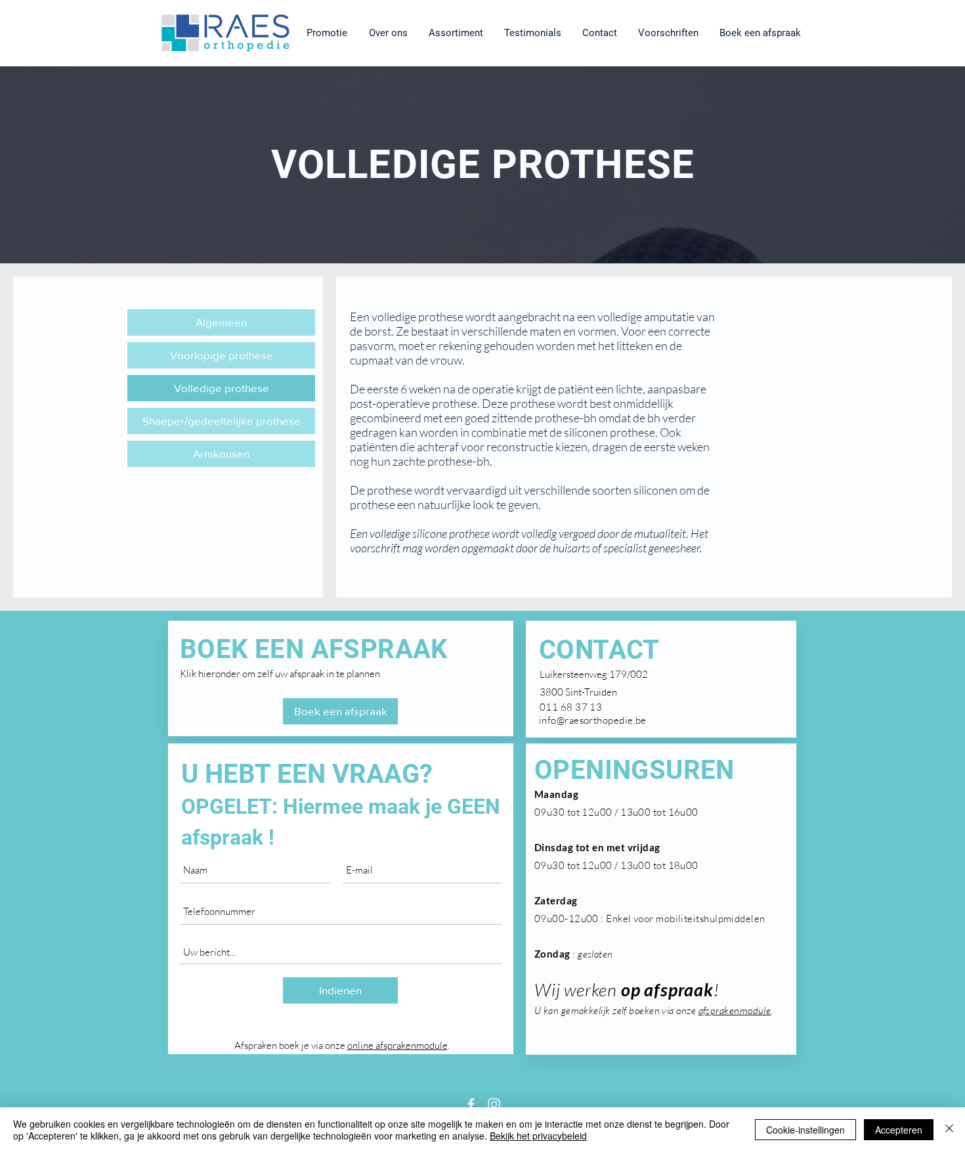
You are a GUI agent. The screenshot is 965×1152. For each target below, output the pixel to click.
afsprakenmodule (734, 1010)
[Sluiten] (949, 1129)
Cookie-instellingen (805, 1129)
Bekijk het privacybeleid (538, 1135)
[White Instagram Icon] (494, 1104)
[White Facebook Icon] (471, 1104)
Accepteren (898, 1129)
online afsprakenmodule (397, 1045)
